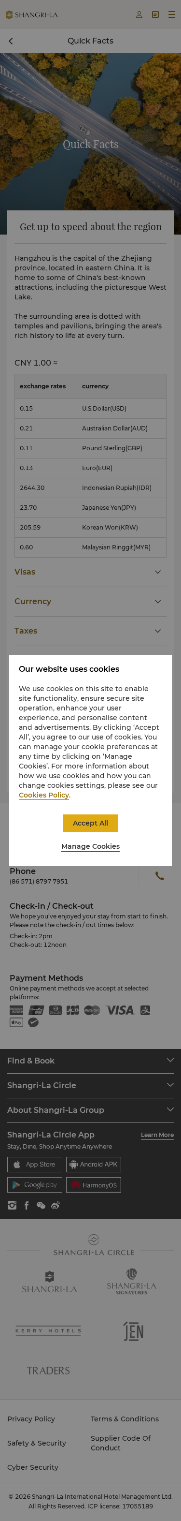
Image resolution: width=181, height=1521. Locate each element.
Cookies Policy (44, 795)
